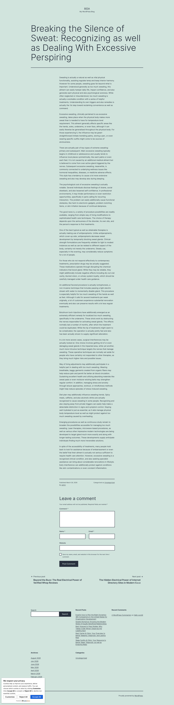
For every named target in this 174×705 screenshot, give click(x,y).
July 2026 (34, 661)
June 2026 (35, 664)
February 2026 (36, 677)
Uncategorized (109, 482)
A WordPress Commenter (121, 615)
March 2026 (35, 674)
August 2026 (36, 658)
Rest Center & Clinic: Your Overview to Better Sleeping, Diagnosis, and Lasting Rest (91, 635)
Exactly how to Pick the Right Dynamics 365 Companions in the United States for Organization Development (91, 617)
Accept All (36, 697)
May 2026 (35, 667)
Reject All (23, 697)
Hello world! (138, 615)
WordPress (138, 696)
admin (64, 485)
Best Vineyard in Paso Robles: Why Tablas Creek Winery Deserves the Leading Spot (89, 629)
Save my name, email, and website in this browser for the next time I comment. (85, 555)
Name (62, 531)
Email (91, 531)
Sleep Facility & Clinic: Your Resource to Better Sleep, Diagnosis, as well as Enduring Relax (91, 642)
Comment (63, 509)
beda (87, 8)
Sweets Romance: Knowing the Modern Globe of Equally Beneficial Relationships (91, 623)
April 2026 (35, 670)
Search (33, 610)
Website (62, 543)
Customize (10, 697)
